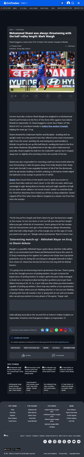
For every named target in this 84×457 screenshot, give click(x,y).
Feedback (35, 436)
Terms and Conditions (50, 453)
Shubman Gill (32, 410)
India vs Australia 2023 (31, 348)
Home (11, 30)
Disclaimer (76, 436)
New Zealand (12, 418)
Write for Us (63, 436)
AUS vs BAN (33, 8)
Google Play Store (63, 342)
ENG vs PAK (44, 8)
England (12, 415)
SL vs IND (23, 8)
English (23, 3)
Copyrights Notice (74, 453)
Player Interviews (71, 412)
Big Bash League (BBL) (52, 424)
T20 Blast (52, 427)
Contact (29, 436)
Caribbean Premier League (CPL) (52, 415)
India (12, 410)
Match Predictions (65, 8)
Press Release (15, 348)
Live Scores (7, 8)
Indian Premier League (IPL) (52, 411)
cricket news (20, 30)
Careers (42, 436)
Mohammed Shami (69, 348)
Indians (46, 348)
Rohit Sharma (32, 412)
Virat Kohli (32, 418)
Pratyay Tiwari (15, 46)
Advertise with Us (52, 436)
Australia (56, 348)
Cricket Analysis (72, 418)
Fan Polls (71, 421)
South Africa (12, 421)
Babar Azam (32, 415)
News (15, 8)
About (22, 436)
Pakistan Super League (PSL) (52, 420)
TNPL (53, 8)
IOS (53, 342)
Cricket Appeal (71, 415)
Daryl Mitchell (32, 421)
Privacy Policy (63, 453)
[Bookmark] (47, 96)
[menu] (78, 3)
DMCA (70, 436)
